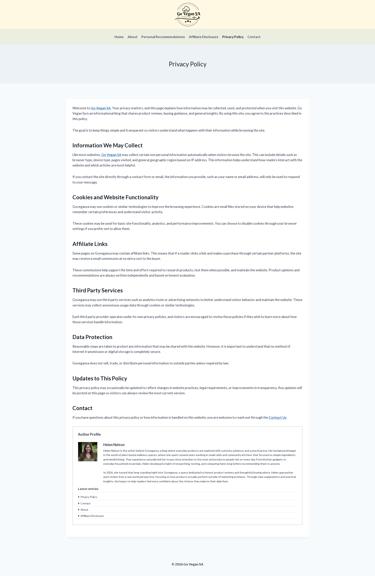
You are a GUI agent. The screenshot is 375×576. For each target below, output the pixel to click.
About (133, 37)
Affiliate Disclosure (203, 37)
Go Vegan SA (101, 108)
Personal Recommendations (163, 37)
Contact (254, 37)
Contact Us (277, 417)
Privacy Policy (233, 37)
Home (119, 37)
